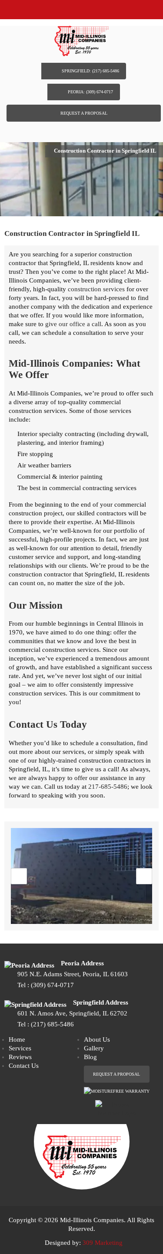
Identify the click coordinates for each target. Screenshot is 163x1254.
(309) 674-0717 (52, 984)
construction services (96, 289)
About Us (97, 1039)
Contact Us (24, 1065)
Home (17, 1039)
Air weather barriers (44, 465)
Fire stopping (35, 453)
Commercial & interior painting (60, 476)
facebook (73, 130)
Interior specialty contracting (56, 433)
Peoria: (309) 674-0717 (90, 91)
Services (20, 1048)
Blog (90, 1056)
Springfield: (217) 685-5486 (90, 70)
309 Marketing (103, 1242)
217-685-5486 (107, 786)
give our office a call (73, 323)
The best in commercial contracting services (76, 487)
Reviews (20, 1056)
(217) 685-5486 (52, 1024)
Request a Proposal (83, 113)
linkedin (89, 131)
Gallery (94, 1048)
